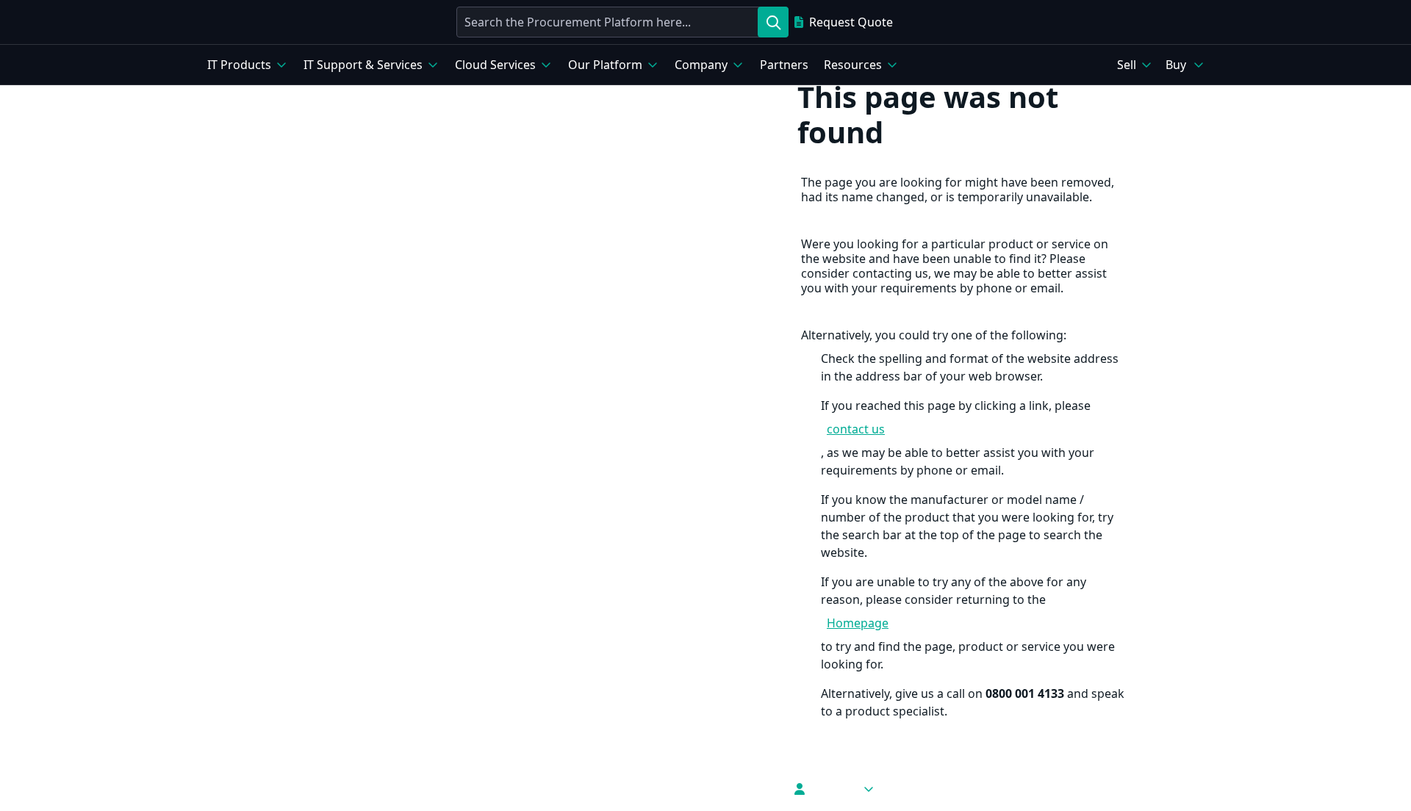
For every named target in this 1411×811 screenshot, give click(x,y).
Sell (1126, 65)
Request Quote (851, 22)
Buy (1176, 65)
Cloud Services (495, 65)
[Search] (773, 22)
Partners (784, 65)
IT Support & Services (363, 65)
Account (833, 789)
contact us (856, 429)
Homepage (857, 623)
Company (701, 65)
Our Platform (605, 65)
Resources (853, 65)
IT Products (239, 65)
